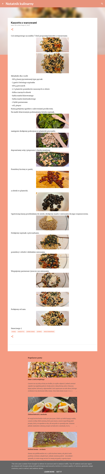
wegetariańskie (49, 331)
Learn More (49, 472)
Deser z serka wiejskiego (36, 379)
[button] (12, 29)
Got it (59, 472)
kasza (14, 331)
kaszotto (21, 331)
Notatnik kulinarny (20, 4)
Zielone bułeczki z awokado (37, 414)
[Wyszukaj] (36, 3)
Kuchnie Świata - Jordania (36, 449)
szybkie (39, 331)
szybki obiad (31, 331)
